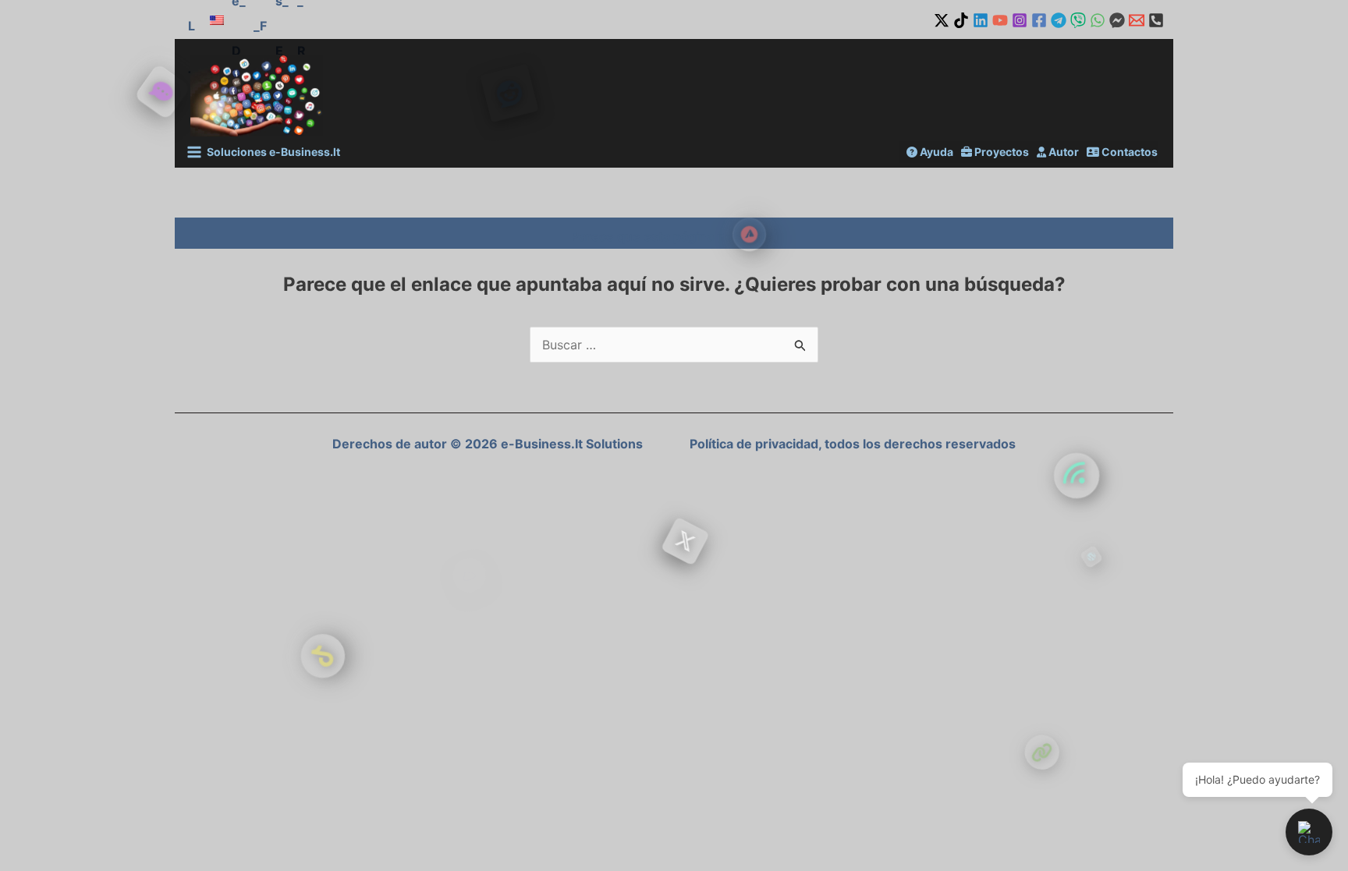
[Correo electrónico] (1136, 20)
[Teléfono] (1156, 20)
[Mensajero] (1117, 20)
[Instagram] (1019, 20)
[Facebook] (1039, 20)
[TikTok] (961, 20)
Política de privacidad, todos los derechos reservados (853, 443)
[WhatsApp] (1097, 20)
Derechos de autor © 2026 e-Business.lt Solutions (487, 443)
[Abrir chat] (1309, 832)
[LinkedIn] (980, 20)
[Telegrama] (1058, 20)
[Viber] (1078, 20)
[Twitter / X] (941, 20)
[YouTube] (1000, 20)
